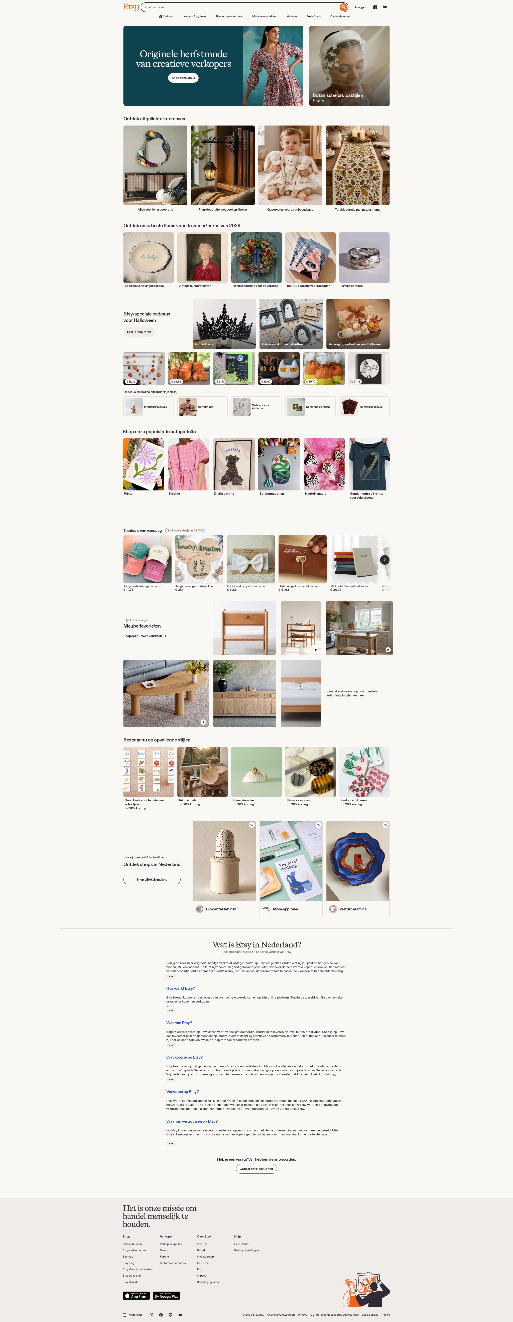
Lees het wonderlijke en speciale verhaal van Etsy (256, 952)
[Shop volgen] (252, 825)
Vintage (292, 16)
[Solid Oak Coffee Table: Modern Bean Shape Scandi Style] (166, 693)
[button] (132, 1315)
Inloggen (360, 7)
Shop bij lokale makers (152, 879)
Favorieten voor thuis (229, 16)
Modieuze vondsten (264, 16)
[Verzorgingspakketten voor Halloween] (358, 324)
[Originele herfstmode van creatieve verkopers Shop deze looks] (213, 66)
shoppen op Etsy (263, 1109)
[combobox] (240, 7)
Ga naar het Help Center (256, 1169)
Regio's (386, 1314)
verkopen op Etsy (292, 1109)
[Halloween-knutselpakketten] (291, 324)
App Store (136, 1296)
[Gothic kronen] (224, 324)
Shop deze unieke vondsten (143, 636)
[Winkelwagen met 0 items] (385, 7)
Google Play (166, 1296)
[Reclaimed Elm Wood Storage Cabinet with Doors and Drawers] (244, 693)
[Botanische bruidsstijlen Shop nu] (349, 66)
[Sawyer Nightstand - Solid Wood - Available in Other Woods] (244, 628)
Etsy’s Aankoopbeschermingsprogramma (195, 1134)
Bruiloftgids (313, 16)
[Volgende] (385, 560)
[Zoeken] (343, 7)
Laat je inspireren (139, 332)
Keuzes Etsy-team (195, 16)
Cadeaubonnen (340, 16)
